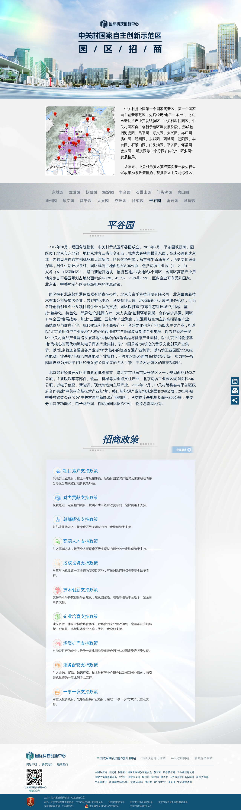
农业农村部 (160, 782)
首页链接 (96, 17)
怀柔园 (138, 201)
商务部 (171, 782)
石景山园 (144, 192)
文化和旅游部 (184, 782)
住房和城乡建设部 (119, 782)
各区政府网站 (180, 758)
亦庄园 (121, 201)
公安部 (122, 777)
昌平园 (86, 201)
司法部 (155, 777)
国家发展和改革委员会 (139, 772)
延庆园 (190, 201)
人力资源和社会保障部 (182, 777)
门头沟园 (164, 192)
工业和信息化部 (185, 772)
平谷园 (155, 201)
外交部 (112, 772)
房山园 (183, 192)
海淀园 (108, 192)
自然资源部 (202, 777)
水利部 (148, 782)
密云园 (172, 201)
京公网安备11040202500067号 (104, 806)
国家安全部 (134, 777)
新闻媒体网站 (203, 758)
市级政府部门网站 (153, 758)
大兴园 (103, 201)
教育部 (157, 772)
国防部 (122, 772)
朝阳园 (91, 192)
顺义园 (68, 201)
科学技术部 (169, 772)
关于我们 (47, 764)
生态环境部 (101, 782)
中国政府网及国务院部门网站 (116, 758)
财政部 (164, 777)
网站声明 (31, 764)
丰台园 (125, 192)
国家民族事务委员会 (106, 777)
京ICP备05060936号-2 (140, 806)
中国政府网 (101, 772)
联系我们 (62, 764)
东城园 (58, 192)
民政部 (145, 777)
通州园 (51, 201)
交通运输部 (136, 782)
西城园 (74, 192)
